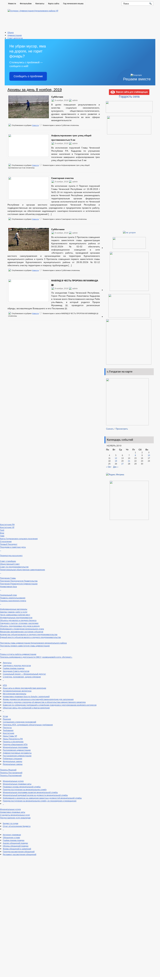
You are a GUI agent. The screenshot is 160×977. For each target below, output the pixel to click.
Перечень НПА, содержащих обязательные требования (28, 724)
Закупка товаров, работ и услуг (13, 611)
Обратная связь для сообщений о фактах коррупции (26, 707)
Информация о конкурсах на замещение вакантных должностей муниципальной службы (42, 798)
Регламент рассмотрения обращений (19, 854)
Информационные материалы (13, 609)
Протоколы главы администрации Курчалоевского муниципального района (33, 642)
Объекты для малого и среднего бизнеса (18, 620)
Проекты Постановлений (11, 772)
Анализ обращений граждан (15, 843)
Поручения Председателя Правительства (19, 580)
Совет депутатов (15, 38)
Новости (12, 4)
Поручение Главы (8, 578)
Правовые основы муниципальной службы (22, 786)
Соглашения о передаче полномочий (19, 721)
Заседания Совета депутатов (16, 671)
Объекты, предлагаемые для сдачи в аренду (20, 626)
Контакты (39, 4)
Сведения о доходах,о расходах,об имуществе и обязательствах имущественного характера (44, 702)
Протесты (7, 727)
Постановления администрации (17, 755)
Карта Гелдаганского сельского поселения (19, 538)
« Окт (108, 466)
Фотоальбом (26, 4)
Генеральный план (8, 595)
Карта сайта (53, 4)
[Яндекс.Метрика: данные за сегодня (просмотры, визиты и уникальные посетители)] (115, 474)
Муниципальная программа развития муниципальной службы (30, 792)
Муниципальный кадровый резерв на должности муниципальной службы (35, 795)
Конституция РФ (7, 524)
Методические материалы (14, 693)
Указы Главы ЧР (10, 736)
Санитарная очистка (62, 178)
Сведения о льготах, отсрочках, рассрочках (19, 623)
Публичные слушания (12, 758)
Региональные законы (12, 764)
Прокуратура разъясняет (11, 555)
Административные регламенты (17, 752)
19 (116, 461)
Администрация (15, 35)
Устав (5, 716)
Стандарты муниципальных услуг (15, 814)
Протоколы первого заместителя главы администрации (25, 645)
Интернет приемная (12, 834)
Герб (2, 530)
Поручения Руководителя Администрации (19, 583)
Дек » (115, 466)
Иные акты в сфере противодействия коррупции (24, 688)
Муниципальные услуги (13, 781)
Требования (8, 730)
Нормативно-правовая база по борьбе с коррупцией (26, 696)
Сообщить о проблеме (28, 76)
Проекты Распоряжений (11, 775)
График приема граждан (13, 840)
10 (149, 455)
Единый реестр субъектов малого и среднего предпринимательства (30, 637)
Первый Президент (8, 544)
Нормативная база (8, 586)
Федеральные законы (12, 761)
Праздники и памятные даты (13, 547)
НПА (5, 685)
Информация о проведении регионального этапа (22, 628)
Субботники (58, 229)
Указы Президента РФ (13, 738)
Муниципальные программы (15, 747)
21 (129, 461)
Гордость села (129, 96)
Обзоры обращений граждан (15, 845)
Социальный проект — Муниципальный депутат (24, 673)
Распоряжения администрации (17, 750)
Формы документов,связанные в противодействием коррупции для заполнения (38, 699)
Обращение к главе (11, 837)
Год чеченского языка (73, 4)
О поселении (6, 541)
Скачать (110, 428)
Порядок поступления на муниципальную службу (25, 789)
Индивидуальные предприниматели (16, 617)
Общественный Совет (10, 564)
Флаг (2, 532)
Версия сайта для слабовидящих (131, 91)
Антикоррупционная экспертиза (17, 690)
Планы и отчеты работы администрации (18, 654)
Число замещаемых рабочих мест (15, 614)
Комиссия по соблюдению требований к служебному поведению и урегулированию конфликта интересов (49, 704)
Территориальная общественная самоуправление (22, 569)
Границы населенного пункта (13, 600)
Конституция (8, 733)
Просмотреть (122, 428)
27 (122, 464)
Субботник (57, 97)
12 (116, 458)
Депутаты (7, 662)
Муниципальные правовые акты (17, 783)
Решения (7, 719)
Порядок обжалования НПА (15, 744)
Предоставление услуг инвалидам (15, 817)
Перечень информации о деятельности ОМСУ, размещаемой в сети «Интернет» (36, 657)
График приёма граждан (13, 668)
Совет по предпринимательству (14, 566)
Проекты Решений (8, 769)
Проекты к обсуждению (13, 741)
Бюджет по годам (10, 823)
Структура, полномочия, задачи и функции (22, 676)
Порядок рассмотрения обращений (19, 851)
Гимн (2, 535)
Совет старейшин (8, 561)
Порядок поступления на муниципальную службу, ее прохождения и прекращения (39, 800)
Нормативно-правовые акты (12, 812)
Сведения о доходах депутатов (17, 665)
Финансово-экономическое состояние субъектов (21, 631)
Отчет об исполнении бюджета (16, 826)
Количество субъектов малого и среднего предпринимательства (28, 634)
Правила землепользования (12, 597)
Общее (11, 32)
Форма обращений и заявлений (17, 848)
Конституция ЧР (7, 527)
